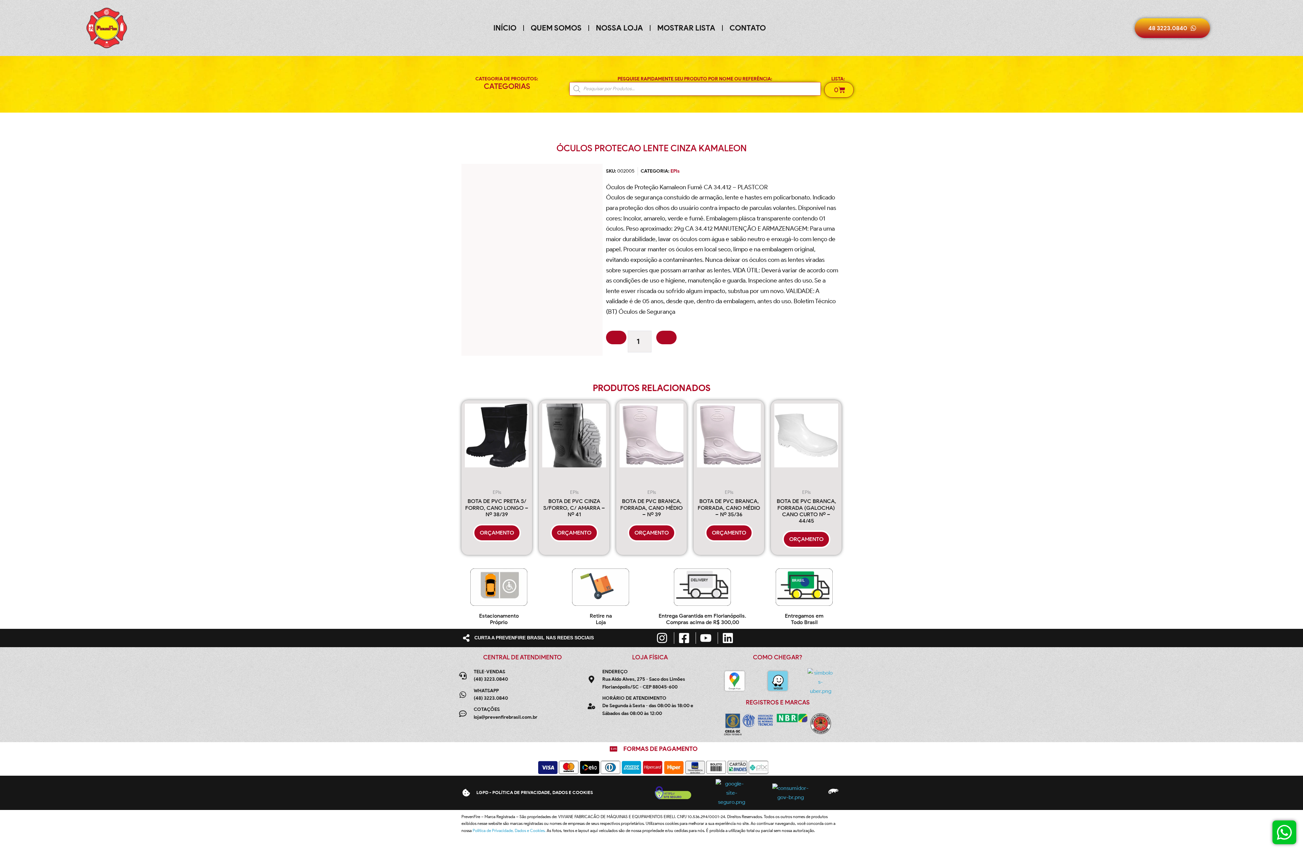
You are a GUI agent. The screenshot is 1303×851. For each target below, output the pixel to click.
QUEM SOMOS (556, 28)
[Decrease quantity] (616, 337)
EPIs (675, 171)
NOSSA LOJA (619, 28)
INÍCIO (504, 28)
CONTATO (748, 28)
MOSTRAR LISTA (686, 28)
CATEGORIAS (507, 86)
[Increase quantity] (666, 337)
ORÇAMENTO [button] (497, 532)
